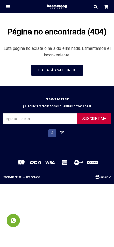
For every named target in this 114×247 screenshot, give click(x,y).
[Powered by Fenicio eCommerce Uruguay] (103, 177)
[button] (95, 6)
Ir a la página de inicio (57, 70)
